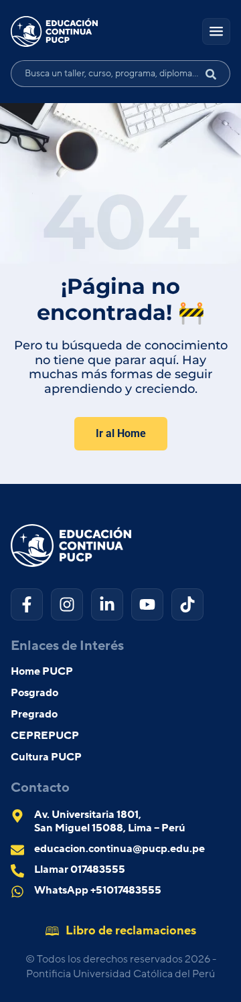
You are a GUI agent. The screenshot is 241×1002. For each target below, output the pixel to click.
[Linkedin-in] (107, 604)
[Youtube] (147, 604)
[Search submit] (216, 73)
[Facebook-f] (27, 604)
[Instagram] (67, 604)
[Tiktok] (187, 604)
